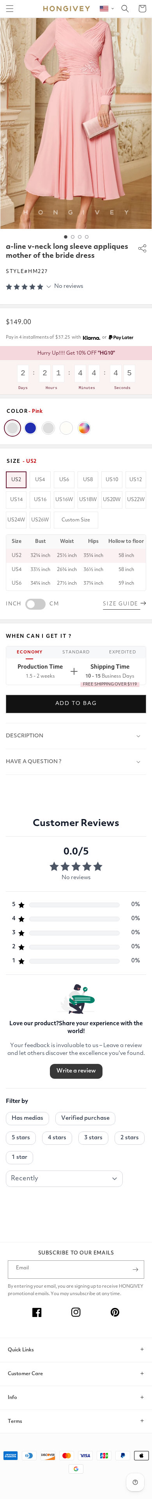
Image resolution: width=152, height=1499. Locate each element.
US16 (40, 499)
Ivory (66, 428)
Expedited (122, 652)
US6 (64, 479)
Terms (15, 1421)
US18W (88, 499)
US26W (40, 520)
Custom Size (76, 520)
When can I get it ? (39, 636)
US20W (111, 499)
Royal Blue (30, 428)
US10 (112, 479)
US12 (135, 479)
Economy (29, 652)
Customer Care (25, 1373)
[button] (9, 8)
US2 (16, 479)
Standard (76, 652)
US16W (64, 499)
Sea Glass (48, 428)
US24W (16, 520)
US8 (88, 479)
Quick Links (21, 1350)
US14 (16, 499)
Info (12, 1397)
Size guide (121, 604)
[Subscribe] (135, 1269)
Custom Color (84, 428)
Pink (12, 428)
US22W (136, 499)
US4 (40, 479)
